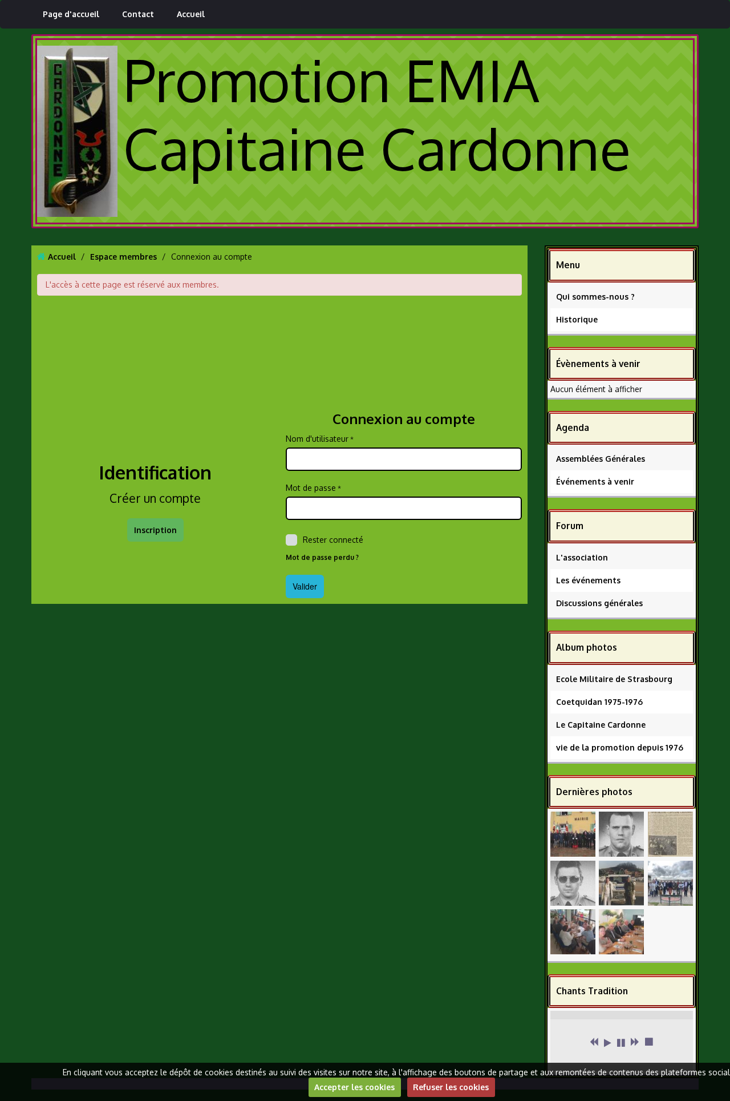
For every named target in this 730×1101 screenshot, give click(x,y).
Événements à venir (595, 481)
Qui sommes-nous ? (595, 296)
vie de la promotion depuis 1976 (619, 747)
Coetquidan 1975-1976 (599, 702)
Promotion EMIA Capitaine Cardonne (377, 113)
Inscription (155, 530)
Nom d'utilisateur (317, 438)
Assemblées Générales (600, 458)
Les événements (588, 580)
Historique (577, 319)
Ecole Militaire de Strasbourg (614, 679)
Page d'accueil (71, 14)
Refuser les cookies (451, 1087)
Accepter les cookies (354, 1087)
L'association (582, 557)
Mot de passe (311, 488)
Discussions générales (599, 603)
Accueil (191, 14)
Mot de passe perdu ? (322, 557)
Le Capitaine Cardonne (601, 724)
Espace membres (123, 256)
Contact (138, 14)
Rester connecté (333, 540)
